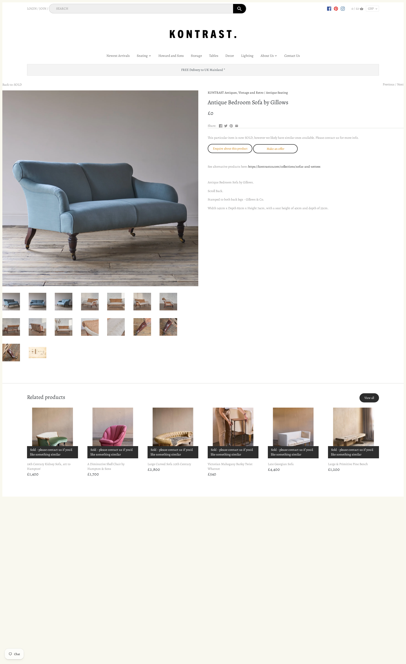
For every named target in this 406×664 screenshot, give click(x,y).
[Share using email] (236, 125)
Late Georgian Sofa (281, 464)
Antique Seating (277, 92)
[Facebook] (329, 8)
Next (400, 84)
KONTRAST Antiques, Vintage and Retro (235, 92)
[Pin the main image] (231, 125)
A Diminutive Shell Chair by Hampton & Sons (106, 466)
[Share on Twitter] (225, 125)
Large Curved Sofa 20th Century (169, 464)
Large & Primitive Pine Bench (348, 464)
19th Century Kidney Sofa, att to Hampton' (48, 466)
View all (369, 398)
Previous (388, 84)
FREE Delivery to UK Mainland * (203, 70)
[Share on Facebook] (220, 125)
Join (42, 8)
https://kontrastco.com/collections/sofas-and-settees (284, 166)
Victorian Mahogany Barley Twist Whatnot (230, 466)
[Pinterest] (336, 8)
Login (32, 8)
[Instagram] (343, 8)
